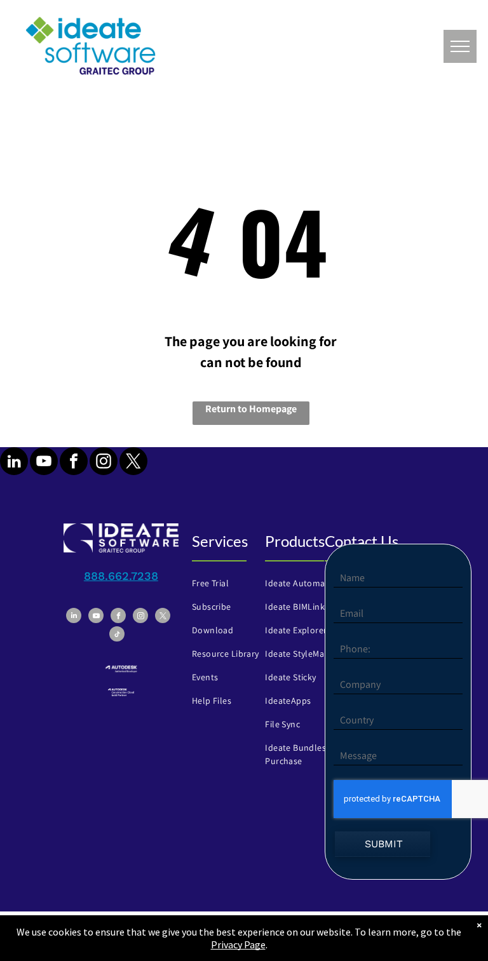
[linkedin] (14, 462)
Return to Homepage (251, 408)
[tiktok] (117, 635)
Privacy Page (238, 944)
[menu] (460, 46)
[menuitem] (233, 583)
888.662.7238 (121, 575)
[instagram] (104, 462)
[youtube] (44, 462)
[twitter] (133, 462)
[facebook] (74, 462)
